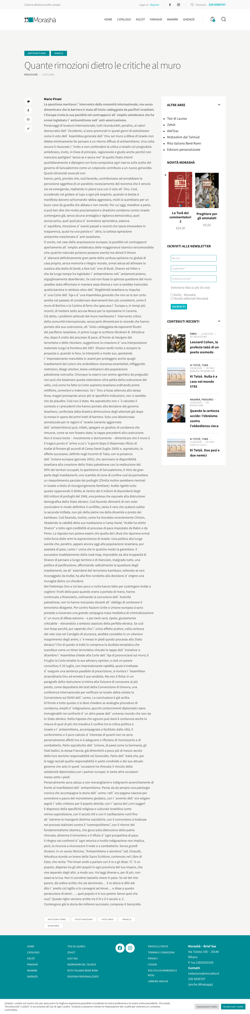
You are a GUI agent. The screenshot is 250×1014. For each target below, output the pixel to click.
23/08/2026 (207, 333)
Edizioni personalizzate (183, 149)
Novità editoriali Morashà (190, 298)
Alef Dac (173, 131)
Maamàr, (196, 399)
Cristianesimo (84, 919)
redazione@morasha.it (203, 973)
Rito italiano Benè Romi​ (184, 143)
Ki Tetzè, (196, 365)
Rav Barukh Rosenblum (202, 369)
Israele (59, 53)
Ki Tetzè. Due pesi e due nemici (205, 452)
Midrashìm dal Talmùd (183, 137)
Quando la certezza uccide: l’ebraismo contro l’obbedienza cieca (204, 418)
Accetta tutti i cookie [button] (233, 1006)
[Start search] (223, 19)
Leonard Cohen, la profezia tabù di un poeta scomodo (204, 347)
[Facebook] (120, 948)
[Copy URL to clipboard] (28, 128)
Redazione (200, 336)
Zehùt (171, 124)
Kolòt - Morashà (184, 295)
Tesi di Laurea (177, 118)
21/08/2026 (196, 402)
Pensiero (207, 399)
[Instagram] (130, 948)
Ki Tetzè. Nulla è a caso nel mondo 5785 (203, 381)
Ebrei (193, 333)
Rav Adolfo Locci (202, 443)
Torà (205, 365)
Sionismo (53, 925)
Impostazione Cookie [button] (207, 1006)
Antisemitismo (37, 53)
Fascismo (107, 919)
